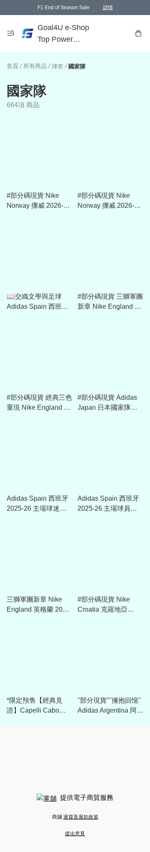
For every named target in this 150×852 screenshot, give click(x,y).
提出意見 (75, 834)
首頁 (12, 66)
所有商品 (35, 66)
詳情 (108, 7)
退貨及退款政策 (80, 817)
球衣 (57, 66)
